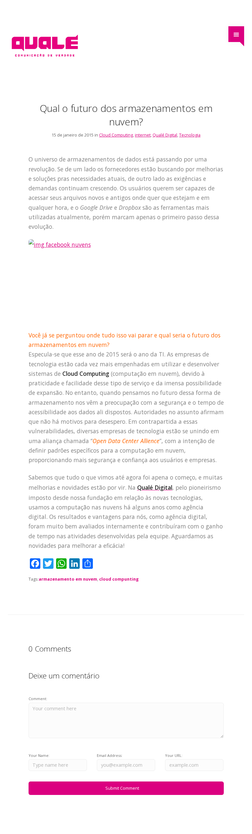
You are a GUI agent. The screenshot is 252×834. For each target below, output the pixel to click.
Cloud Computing (116, 135)
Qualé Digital (165, 135)
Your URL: (173, 755)
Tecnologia (189, 135)
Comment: (38, 698)
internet (143, 135)
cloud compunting (119, 579)
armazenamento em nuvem (68, 579)
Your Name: (39, 755)
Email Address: (109, 755)
